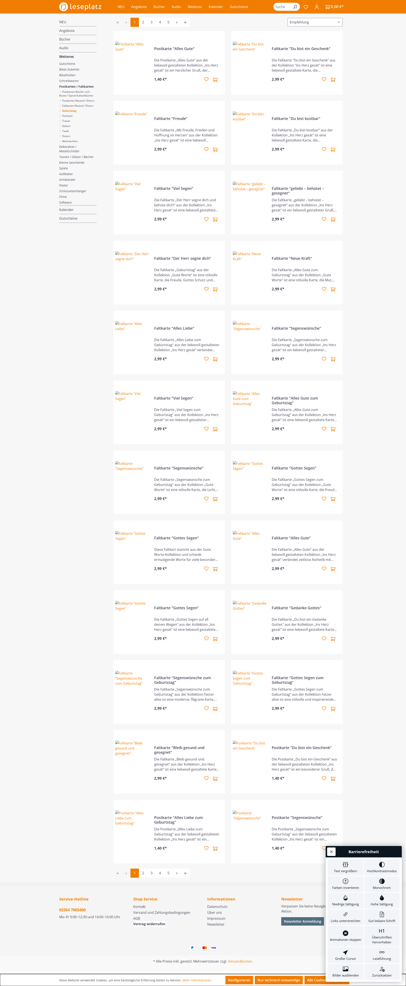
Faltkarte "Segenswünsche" (296, 328)
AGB (136, 918)
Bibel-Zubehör (69, 69)
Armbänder (67, 180)
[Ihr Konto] (317, 7)
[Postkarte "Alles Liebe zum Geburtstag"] (132, 832)
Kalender (66, 209)
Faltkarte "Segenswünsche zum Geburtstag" (182, 680)
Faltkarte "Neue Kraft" (292, 258)
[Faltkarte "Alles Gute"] (250, 552)
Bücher (65, 39)
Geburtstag (69, 111)
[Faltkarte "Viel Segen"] (132, 202)
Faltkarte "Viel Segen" (173, 188)
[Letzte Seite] (185, 22)
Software (65, 202)
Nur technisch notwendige (279, 980)
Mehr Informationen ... (198, 980)
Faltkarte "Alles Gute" (291, 538)
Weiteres (66, 56)
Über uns (214, 912)
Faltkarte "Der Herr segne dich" (182, 258)
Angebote (67, 30)
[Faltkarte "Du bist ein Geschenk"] (250, 63)
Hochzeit (67, 116)
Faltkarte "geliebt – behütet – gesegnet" (298, 190)
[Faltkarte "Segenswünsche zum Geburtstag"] (132, 692)
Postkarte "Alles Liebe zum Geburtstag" (178, 819)
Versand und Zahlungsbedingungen (161, 912)
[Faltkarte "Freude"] (132, 133)
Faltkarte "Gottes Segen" (294, 468)
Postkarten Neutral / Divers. (78, 100)
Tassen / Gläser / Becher (76, 157)
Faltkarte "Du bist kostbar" (296, 118)
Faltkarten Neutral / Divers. (78, 105)
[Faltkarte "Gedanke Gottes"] (250, 622)
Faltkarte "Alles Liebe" (174, 328)
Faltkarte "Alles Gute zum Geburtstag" (295, 400)
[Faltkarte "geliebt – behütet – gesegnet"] (250, 202)
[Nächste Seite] (177, 22)
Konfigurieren (239, 980)
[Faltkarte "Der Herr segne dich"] (132, 272)
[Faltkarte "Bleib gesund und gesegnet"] (132, 762)
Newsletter (216, 924)
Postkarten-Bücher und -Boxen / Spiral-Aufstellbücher (76, 93)
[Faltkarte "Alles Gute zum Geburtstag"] (250, 412)
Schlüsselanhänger (72, 191)
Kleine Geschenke (71, 162)
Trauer (66, 121)
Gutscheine (67, 64)
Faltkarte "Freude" (171, 118)
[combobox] (281, 7)
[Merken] (206, 79)
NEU (62, 22)
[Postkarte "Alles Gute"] (132, 63)
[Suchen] (295, 7)
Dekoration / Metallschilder (69, 149)
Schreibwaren (69, 81)
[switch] (345, 868)
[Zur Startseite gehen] (80, 6)
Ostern (66, 136)
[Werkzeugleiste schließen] (331, 851)
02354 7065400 (72, 909)
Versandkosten (240, 961)
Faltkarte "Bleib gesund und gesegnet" (179, 750)
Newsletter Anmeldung (302, 921)
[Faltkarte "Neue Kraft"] (250, 272)
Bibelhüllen (67, 75)
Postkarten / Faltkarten (76, 86)
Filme (63, 197)
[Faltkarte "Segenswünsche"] (250, 342)
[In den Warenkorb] (215, 79)
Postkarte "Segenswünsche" (297, 817)
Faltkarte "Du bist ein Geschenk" (301, 48)
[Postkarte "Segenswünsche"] (250, 832)
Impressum (216, 918)
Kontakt (139, 906)
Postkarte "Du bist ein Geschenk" (302, 747)
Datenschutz (217, 906)
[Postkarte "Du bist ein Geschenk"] (250, 762)
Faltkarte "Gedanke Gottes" (296, 607)
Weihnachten (70, 141)
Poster (63, 185)
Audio (64, 48)
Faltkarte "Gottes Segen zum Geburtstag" (298, 680)
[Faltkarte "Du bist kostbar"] (250, 133)
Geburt (66, 126)
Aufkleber (66, 174)
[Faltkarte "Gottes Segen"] (250, 482)
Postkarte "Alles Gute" (174, 48)
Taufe (65, 131)
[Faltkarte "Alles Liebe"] (132, 342)
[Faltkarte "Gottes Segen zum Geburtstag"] (250, 692)
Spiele (63, 168)
